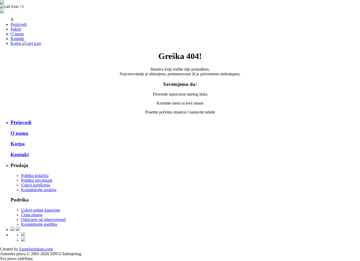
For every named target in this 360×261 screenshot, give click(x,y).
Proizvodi (19, 24)
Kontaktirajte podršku (39, 224)
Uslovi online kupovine (40, 210)
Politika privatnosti (36, 180)
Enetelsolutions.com (36, 249)
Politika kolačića (34, 175)
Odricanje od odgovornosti (43, 219)
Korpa (18, 143)
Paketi (16, 29)
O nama (17, 34)
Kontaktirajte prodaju (38, 190)
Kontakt (17, 38)
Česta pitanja (31, 215)
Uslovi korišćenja (35, 185)
